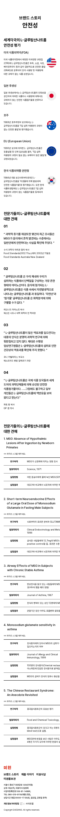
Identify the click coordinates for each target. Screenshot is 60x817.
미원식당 (41, 774)
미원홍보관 (10, 778)
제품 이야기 (27, 774)
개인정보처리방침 (11, 803)
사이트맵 (29, 803)
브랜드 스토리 (11, 774)
